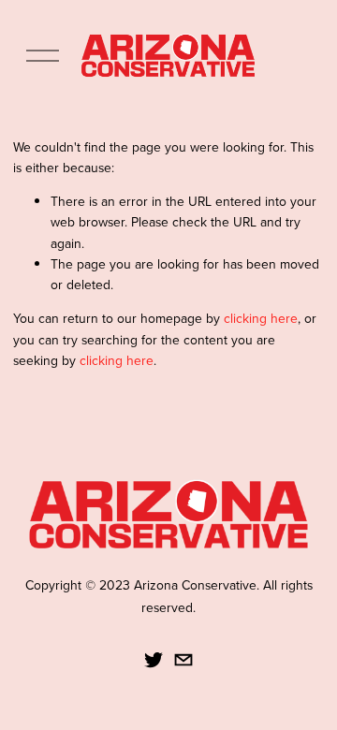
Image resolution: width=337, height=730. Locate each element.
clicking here (261, 318)
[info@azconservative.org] (183, 659)
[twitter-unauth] (153, 659)
